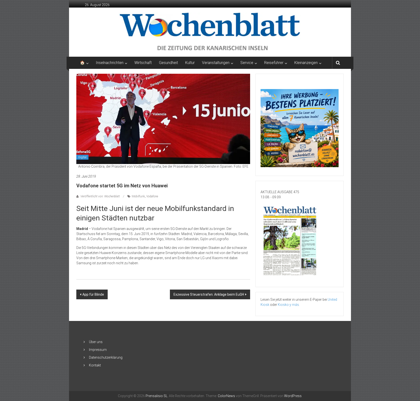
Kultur (190, 62)
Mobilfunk (138, 196)
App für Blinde (93, 294)
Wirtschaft (143, 62)
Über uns (96, 342)
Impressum (98, 350)
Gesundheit (168, 62)
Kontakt (95, 365)
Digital (82, 157)
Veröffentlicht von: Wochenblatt (100, 196)
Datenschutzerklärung (105, 357)
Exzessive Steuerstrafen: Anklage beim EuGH (209, 294)
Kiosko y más (288, 305)
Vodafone (152, 196)
